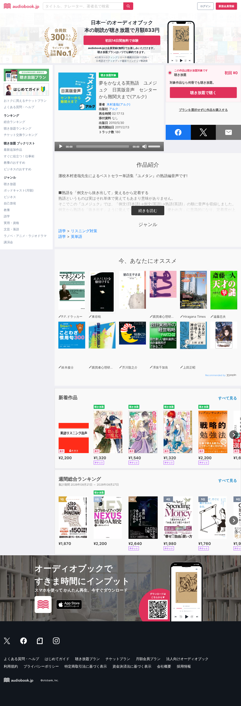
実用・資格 (11, 223)
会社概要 (164, 666)
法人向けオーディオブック (187, 659)
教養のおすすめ (14, 162)
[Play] (60, 146)
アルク (113, 109)
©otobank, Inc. (49, 680)
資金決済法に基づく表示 (131, 666)
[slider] (154, 146)
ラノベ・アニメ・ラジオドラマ (25, 236)
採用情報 (184, 666)
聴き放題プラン (87, 659)
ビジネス (10, 197)
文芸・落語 (11, 229)
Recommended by (215, 375)
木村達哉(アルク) (118, 104)
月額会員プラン (148, 659)
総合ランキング (14, 122)
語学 (7, 216)
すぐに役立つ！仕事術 (19, 156)
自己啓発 (10, 203)
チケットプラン (117, 659)
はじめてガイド (57, 659)
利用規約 (11, 666)
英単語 (76, 236)
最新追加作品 (13, 149)
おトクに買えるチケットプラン (25, 100)
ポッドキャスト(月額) (19, 190)
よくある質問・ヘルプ (19, 107)
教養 (7, 210)
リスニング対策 (84, 230)
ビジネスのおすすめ (17, 169)
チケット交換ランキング (20, 135)
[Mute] (144, 146)
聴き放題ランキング (17, 128)
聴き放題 (10, 184)
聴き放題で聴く (203, 92)
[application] (109, 146)
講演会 (8, 242)
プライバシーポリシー (41, 666)
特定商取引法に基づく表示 (85, 666)
